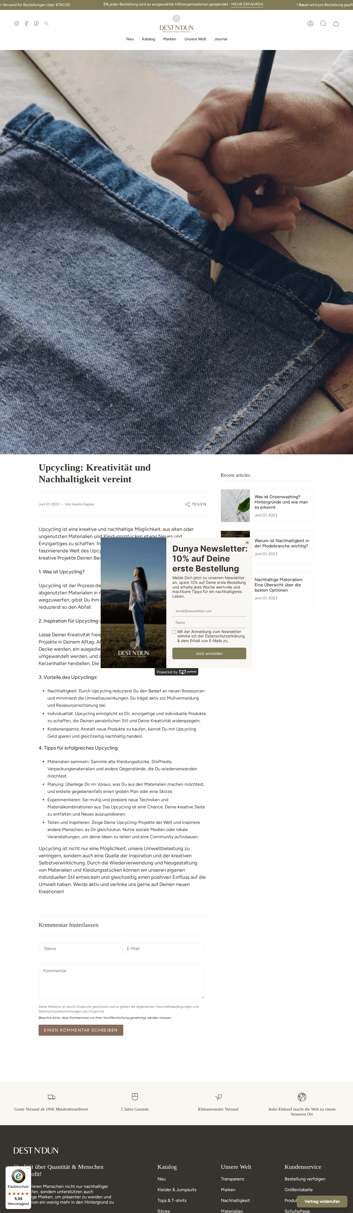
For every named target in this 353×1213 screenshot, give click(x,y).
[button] (323, 23)
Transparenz (232, 1179)
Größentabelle (299, 1189)
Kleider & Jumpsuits (176, 1189)
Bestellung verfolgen (305, 1179)
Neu (161, 1179)
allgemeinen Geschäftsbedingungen (164, 1007)
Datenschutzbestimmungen (60, 1011)
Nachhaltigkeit (235, 1200)
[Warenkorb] (336, 23)
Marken (228, 1189)
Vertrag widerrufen (322, 1201)
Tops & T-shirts (171, 1200)
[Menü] (28, 1169)
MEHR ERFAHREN (247, 4)
